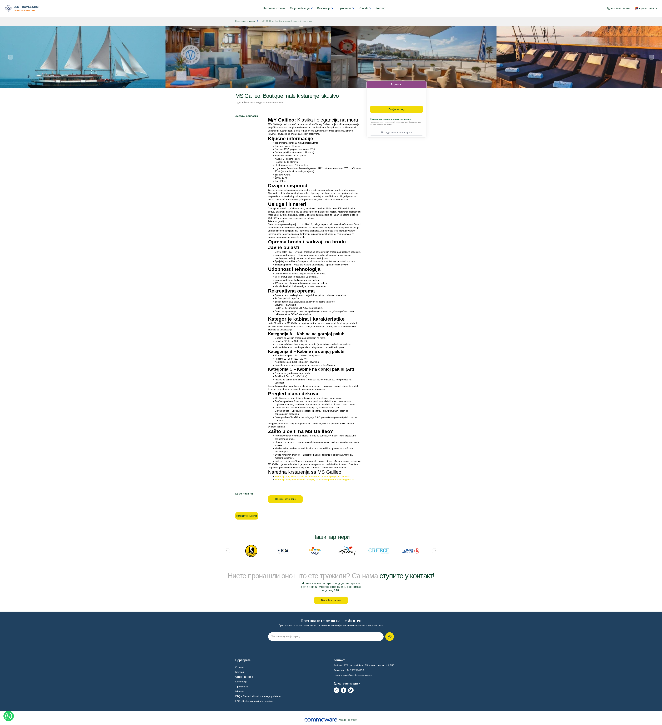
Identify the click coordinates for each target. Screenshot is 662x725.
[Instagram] (336, 690)
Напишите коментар (246, 516)
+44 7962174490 (620, 8)
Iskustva (239, 691)
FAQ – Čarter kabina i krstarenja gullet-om (258, 696)
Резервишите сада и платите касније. (390, 119)
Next (651, 57)
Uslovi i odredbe (244, 676)
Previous (10, 57)
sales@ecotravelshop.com (357, 675)
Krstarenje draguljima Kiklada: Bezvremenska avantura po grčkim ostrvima (312, 476)
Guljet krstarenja (299, 8)
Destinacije (323, 8)
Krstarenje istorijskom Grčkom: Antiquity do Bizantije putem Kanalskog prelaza (314, 479)
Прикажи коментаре (285, 499)
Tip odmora (344, 8)
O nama (239, 667)
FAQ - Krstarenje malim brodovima (254, 701)
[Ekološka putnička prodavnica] (22, 8)
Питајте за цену (396, 109)
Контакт (380, 8)
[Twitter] (351, 690)
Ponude (363, 8)
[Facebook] (343, 690)
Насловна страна (274, 8)
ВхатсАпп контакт (331, 600)
